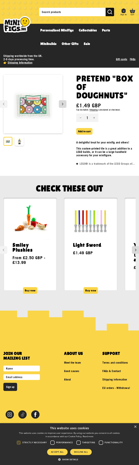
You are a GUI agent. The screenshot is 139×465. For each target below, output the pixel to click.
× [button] (135, 427)
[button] (132, 12)
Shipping (94, 109)
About (67, 379)
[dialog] (69, 444)
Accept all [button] (57, 451)
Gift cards (121, 59)
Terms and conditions (115, 362)
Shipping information (114, 379)
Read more (88, 436)
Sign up (10, 387)
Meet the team (72, 362)
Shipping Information (20, 62)
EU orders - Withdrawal (116, 388)
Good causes (71, 371)
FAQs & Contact (111, 371)
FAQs (133, 59)
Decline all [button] (81, 451)
